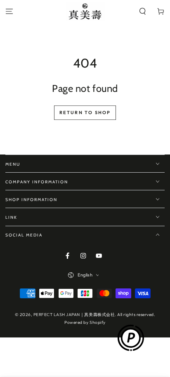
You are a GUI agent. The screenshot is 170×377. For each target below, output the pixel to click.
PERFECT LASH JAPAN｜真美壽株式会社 (74, 314)
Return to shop (85, 112)
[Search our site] (143, 12)
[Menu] (9, 12)
